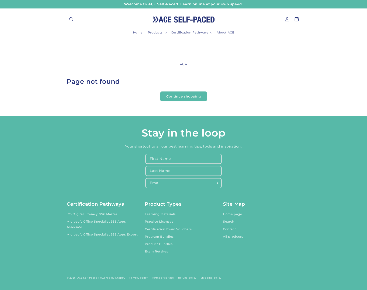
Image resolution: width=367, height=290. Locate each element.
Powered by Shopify (111, 277)
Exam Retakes (156, 251)
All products (233, 236)
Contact (229, 229)
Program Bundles (159, 236)
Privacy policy (138, 277)
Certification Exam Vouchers (168, 229)
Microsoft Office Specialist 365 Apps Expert (102, 234)
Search (228, 221)
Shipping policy (211, 277)
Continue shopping (183, 96)
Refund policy (187, 277)
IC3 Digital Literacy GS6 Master (92, 214)
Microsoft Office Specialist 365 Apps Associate (96, 224)
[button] (71, 19)
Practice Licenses (159, 221)
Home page (232, 214)
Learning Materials (160, 214)
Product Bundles (159, 244)
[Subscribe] (216, 183)
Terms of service (163, 277)
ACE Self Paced (87, 277)
